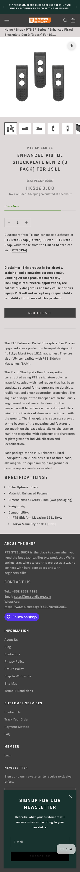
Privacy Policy (14, 661)
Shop (19, 29)
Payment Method (16, 726)
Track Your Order (16, 719)
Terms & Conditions (18, 691)
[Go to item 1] (10, 128)
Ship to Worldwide (17, 676)
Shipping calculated (41, 194)
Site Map (10, 683)
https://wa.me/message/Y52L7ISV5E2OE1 (35, 606)
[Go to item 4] (53, 128)
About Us (11, 639)
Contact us (12, 654)
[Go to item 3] (39, 128)
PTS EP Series (36, 29)
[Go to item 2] (25, 128)
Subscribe (40, 856)
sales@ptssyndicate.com (32, 596)
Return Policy (14, 669)
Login (8, 755)
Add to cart (40, 313)
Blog (7, 647)
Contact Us (12, 712)
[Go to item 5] (67, 128)
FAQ (7, 734)
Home (8, 29)
